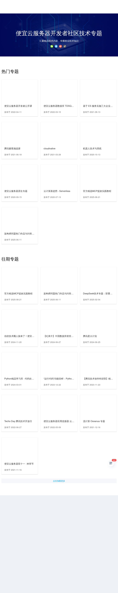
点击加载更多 (59, 480)
